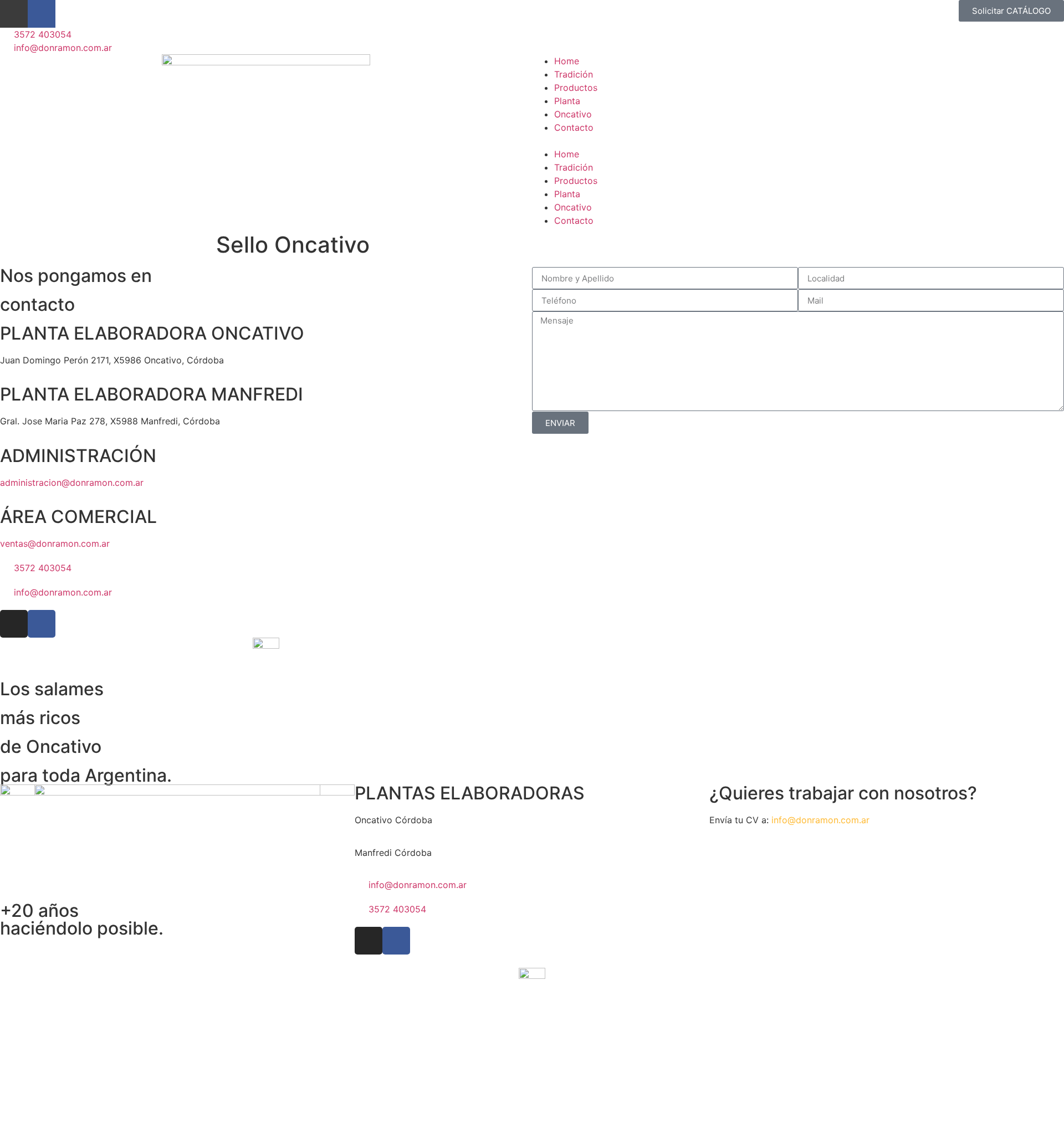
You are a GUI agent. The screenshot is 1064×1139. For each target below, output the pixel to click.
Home (566, 60)
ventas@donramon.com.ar (55, 543)
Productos (575, 87)
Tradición (573, 74)
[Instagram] (14, 14)
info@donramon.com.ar (820, 819)
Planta (567, 100)
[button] (798, 140)
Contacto (574, 127)
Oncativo (573, 114)
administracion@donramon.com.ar (72, 482)
